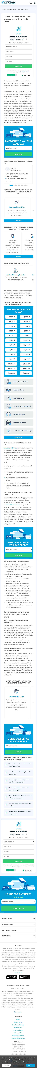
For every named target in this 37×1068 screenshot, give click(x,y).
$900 (11, 336)
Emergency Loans (11, 9)
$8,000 (11, 359)
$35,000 (26, 373)
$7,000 (26, 354)
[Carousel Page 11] (26, 185)
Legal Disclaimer (18, 1030)
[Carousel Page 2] (14, 185)
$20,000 (11, 368)
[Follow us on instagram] (12, 1054)
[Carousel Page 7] (21, 185)
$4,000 (11, 350)
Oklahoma (20, 9)
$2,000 (26, 340)
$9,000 (26, 359)
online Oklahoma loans (13, 505)
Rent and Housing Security (16, 275)
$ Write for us (18, 1022)
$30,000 (11, 373)
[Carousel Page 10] (25, 185)
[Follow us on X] (20, 1054)
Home (4, 9)
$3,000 (26, 345)
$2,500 (11, 345)
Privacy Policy (21, 71)
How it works (18, 1027)
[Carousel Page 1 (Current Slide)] (11, 185)
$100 (11, 317)
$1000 (26, 336)
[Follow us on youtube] (24, 1054)
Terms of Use (26, 71)
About (18, 1019)
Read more (6, 1065)
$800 (26, 331)
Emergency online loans (11, 448)
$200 (26, 317)
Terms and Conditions (18, 1038)
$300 (11, 321)
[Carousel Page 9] (24, 185)
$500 (11, 326)
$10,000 (11, 364)
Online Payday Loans (17, 696)
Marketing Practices (18, 1035)
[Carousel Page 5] (18, 185)
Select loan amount (18, 148)
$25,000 (26, 368)
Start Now (18, 66)
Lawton (26, 9)
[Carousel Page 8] (22, 185)
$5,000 (26, 350)
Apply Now (18, 437)
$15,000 (26, 364)
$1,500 (11, 340)
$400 (26, 321)
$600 (26, 326)
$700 (11, 331)
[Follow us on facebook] (16, 1054)
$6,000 (11, 354)
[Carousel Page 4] (16, 185)
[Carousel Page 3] (15, 185)
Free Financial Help (18, 1025)
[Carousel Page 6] (19, 185)
